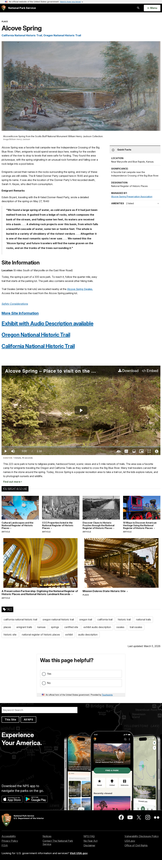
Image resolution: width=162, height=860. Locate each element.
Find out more (11, 481)
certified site (71, 627)
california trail (104, 619)
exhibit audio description (97, 627)
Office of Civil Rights (136, 845)
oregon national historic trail (58, 619)
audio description (88, 634)
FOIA (5, 845)
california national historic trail (20, 619)
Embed (152, 370)
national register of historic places (41, 634)
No (49, 682)
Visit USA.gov (79, 853)
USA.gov (130, 840)
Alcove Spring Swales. (80, 289)
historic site (10, 634)
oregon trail (85, 619)
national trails (143, 619)
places (7, 627)
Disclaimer (89, 845)
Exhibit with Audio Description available (47, 323)
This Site (10, 719)
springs (55, 627)
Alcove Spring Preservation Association (131, 196)
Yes (49, 673)
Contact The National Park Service (58, 842)
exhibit (69, 634)
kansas (41, 627)
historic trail (124, 619)
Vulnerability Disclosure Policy (142, 836)
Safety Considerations (15, 303)
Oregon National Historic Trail (62, 35)
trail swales (136, 627)
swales (120, 627)
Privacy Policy (10, 840)
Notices (47, 836)
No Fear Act (90, 840)
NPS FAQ (89, 836)
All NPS (28, 719)
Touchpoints (107, 694)
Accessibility (9, 836)
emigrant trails (24, 627)
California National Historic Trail (22, 35)
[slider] (81, 446)
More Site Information (20, 313)
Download (130, 370)
